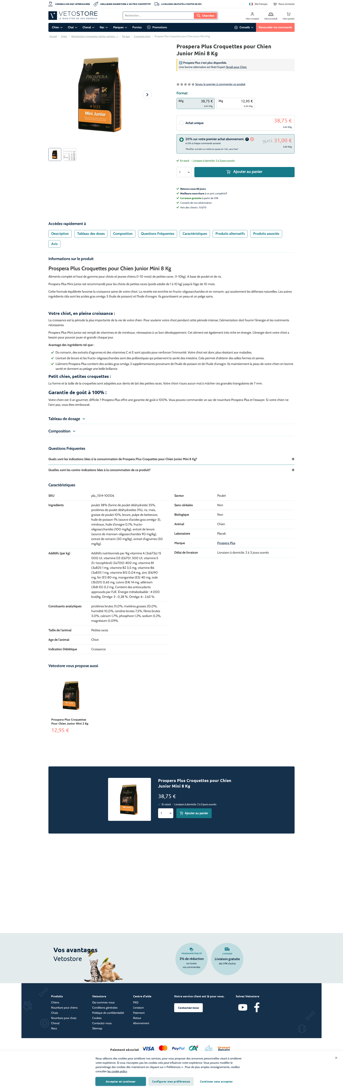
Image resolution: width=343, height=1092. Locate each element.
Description (60, 233)
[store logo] (73, 15)
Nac (102, 27)
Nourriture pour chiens (64, 1007)
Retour (137, 1018)
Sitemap (97, 1028)
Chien (55, 27)
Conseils (245, 27)
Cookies (97, 1018)
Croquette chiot (142, 36)
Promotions (159, 27)
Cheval (87, 27)
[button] (147, 95)
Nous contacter (287, 4)
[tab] (60, 234)
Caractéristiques (195, 233)
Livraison (227, 953)
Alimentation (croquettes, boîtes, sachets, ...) (94, 36)
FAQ (135, 1002)
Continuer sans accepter (216, 1081)
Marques (118, 27)
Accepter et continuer (121, 1081)
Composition (123, 233)
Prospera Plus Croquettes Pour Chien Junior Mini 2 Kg (69, 721)
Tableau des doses (91, 233)
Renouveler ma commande (275, 27)
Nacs (54, 1028)
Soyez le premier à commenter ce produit (220, 84)
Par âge (126, 36)
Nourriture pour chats (63, 1018)
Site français (261, 4)
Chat (71, 27)
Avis (54, 244)
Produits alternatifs (230, 233)
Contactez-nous (102, 1023)
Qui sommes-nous (103, 1002)
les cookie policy (117, 1071)
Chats (54, 1012)
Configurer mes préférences (171, 1081)
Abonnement (141, 1023)
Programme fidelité (192, 953)
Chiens (55, 1002)
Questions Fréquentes (157, 233)
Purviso (137, 27)
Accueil (53, 36)
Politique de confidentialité (108, 1012)
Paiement (139, 1012)
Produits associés (266, 233)
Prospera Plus (226, 543)
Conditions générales (105, 1007)
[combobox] (170, 16)
